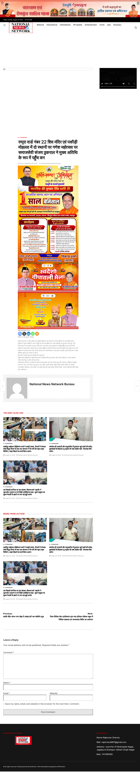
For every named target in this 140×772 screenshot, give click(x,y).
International (52, 25)
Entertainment (91, 25)
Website (53, 693)
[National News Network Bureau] (17, 388)
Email (6, 693)
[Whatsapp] (33, 334)
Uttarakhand (65, 25)
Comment (8, 652)
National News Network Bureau (51, 163)
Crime (102, 25)
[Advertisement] (70, 49)
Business (117, 25)
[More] (37, 334)
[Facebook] (20, 334)
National (40, 25)
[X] (24, 334)
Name (6, 683)
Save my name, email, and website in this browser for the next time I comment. (42, 704)
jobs (109, 25)
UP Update (77, 25)
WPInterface (61, 766)
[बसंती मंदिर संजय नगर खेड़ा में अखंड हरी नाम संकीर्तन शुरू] (2, 386)
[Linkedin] (28, 334)
